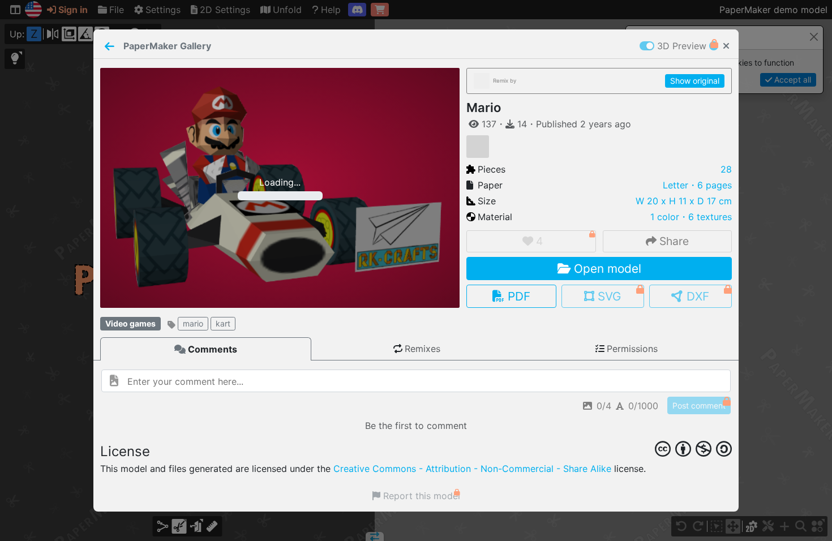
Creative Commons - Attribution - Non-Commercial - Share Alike (472, 468)
